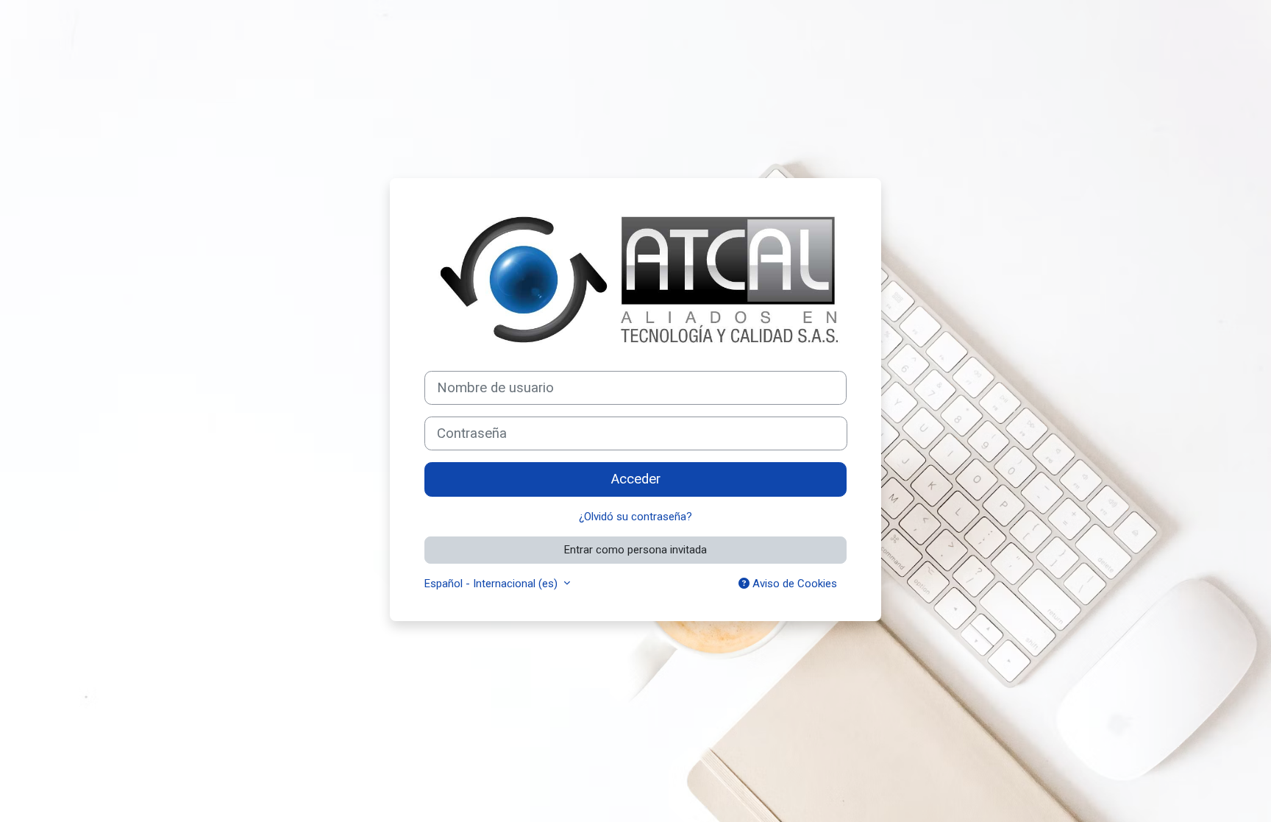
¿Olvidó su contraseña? (635, 516)
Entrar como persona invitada (635, 549)
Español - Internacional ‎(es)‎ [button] (492, 583)
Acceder (636, 479)
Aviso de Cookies (793, 583)
